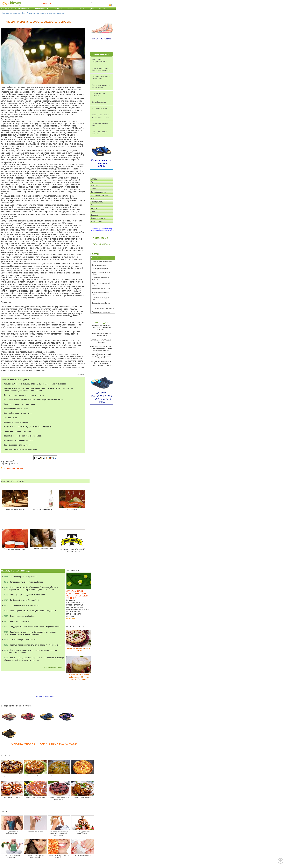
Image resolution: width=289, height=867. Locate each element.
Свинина (108, 258)
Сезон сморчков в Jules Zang (20, 616)
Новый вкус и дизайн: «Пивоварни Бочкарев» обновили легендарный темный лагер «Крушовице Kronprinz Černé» (31, 588)
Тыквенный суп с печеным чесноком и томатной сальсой (102, 313)
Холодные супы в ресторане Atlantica (23, 582)
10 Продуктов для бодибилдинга (83, 833)
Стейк (93, 189)
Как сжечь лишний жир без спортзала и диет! (101, 334)
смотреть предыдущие (52, 667)
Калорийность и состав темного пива (20, 449)
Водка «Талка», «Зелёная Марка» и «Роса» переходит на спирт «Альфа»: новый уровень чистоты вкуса (34, 659)
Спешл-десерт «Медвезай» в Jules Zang (24, 595)
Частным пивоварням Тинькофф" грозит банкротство (72, 550)
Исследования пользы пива (15, 409)
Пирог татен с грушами (12, 797)
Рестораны (57, 9)
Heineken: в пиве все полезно (16, 422)
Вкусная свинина (98, 192)
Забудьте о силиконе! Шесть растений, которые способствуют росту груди (101, 363)
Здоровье (71, 9)
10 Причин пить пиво (100, 108)
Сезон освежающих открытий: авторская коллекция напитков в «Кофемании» (30, 651)
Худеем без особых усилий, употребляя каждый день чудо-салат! (101, 356)
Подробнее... (71, 618)
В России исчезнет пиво (43, 549)
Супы (93, 258)
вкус (14, 468)
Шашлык (94, 185)
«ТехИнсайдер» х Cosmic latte (20, 639)
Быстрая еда (96, 221)
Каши (93, 212)
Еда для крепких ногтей (82, 855)
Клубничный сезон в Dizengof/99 (21, 600)
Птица (93, 205)
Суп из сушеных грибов (100, 269)
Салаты (94, 179)
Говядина (100, 258)
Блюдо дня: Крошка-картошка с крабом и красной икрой (32, 627)
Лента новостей (23, 9)
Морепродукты (97, 202)
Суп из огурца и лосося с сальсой (103, 308)
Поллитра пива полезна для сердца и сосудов (23, 395)
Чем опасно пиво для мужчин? (16, 445)
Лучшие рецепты (98, 218)
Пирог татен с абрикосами (35, 797)
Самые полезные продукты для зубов (59, 856)
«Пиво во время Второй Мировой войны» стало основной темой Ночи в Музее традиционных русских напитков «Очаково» (38, 389)
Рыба (93, 199)
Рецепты (102, 9)
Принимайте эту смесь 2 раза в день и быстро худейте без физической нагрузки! (101, 348)
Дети (92, 9)
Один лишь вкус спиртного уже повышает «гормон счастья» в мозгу (33, 400)
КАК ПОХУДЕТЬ (101, 323)
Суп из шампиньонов (99, 265)
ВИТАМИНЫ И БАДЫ (101, 244)
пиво (8, 468)
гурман (20, 468)
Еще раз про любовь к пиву (14, 549)
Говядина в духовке (99, 195)
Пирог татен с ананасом (83, 797)
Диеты (82, 9)
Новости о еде (7, 13)
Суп (92, 182)
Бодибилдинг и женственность (12, 833)
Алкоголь (16, 13)
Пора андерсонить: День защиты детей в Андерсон (30, 611)
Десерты (94, 215)
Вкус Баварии (72, 509)
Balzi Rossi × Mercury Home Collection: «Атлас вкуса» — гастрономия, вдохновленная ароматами (31, 633)
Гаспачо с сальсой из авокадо (102, 261)
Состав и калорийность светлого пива (101, 86)
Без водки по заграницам (43, 509)
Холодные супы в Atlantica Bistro (21, 605)
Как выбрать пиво (99, 102)
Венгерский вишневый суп (101, 288)
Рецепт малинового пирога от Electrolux (79, 650)
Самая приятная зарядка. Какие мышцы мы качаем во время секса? (59, 833)
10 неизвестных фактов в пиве (17, 431)
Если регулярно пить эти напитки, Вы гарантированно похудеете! (101, 327)
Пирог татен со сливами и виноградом (59, 798)
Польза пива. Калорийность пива (18, 440)
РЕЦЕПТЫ (94, 254)
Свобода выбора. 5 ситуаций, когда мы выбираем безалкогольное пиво (35, 384)
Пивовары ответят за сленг (15, 509)
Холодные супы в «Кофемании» (20, 576)
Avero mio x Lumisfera (16, 621)
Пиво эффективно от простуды (17, 413)
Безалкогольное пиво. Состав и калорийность (101, 69)
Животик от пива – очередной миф (19, 404)
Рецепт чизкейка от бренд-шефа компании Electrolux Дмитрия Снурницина (78, 677)
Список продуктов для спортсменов (12, 856)
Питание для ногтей (35, 832)
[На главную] (11, 7)
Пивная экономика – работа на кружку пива (22, 436)
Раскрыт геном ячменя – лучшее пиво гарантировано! (27, 427)
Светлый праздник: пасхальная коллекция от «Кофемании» (33, 645)
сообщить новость (45, 696)
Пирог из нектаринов (82, 776)
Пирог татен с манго (59, 776)
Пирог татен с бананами (35, 776)
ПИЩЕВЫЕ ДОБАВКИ (101, 238)
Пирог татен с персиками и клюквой (12, 777)
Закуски (94, 208)
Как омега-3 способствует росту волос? (35, 856)
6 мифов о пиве (10, 418)
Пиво (23, 13)
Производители (41, 9)
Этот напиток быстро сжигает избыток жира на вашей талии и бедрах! (101, 340)
